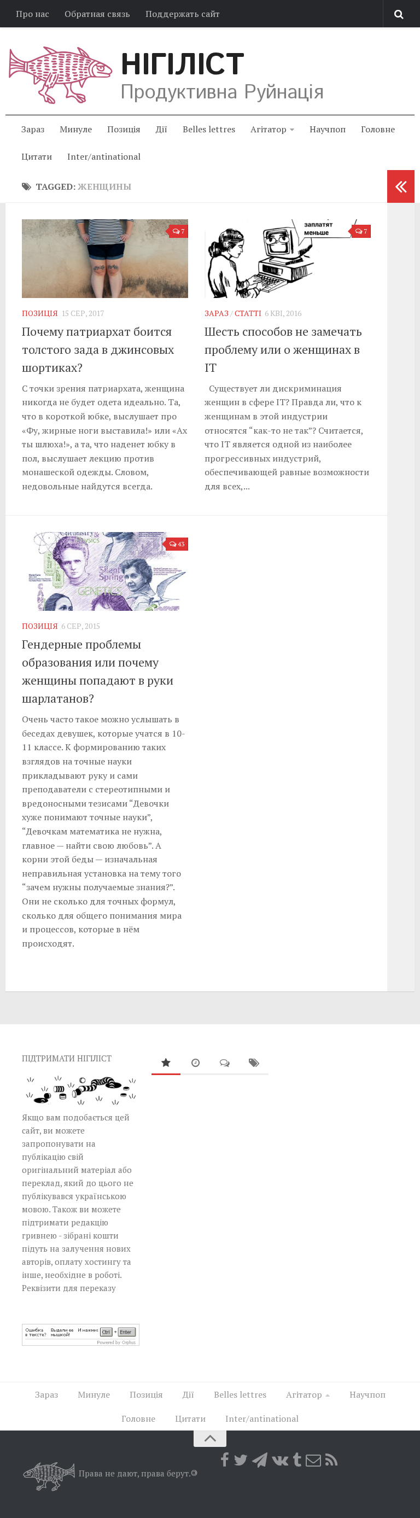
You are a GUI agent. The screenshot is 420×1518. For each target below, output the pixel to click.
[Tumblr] (297, 1460)
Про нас (32, 14)
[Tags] (254, 1063)
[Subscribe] (313, 1460)
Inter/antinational (104, 156)
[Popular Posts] (166, 1063)
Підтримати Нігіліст (67, 1058)
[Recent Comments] (225, 1063)
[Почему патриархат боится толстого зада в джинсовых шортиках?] (105, 258)
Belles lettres (209, 129)
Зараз (32, 129)
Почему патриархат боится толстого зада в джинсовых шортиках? (98, 349)
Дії (161, 129)
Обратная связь (97, 14)
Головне (378, 129)
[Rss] (331, 1460)
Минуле (76, 129)
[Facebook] (224, 1460)
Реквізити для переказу (69, 1287)
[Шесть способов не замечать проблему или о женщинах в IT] (288, 258)
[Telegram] (259, 1460)
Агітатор (268, 129)
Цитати (36, 156)
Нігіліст (182, 65)
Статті (248, 313)
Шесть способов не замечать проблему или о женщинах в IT (283, 349)
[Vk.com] (280, 1460)
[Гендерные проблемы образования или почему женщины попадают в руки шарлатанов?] (105, 571)
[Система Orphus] (80, 1342)
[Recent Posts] (195, 1063)
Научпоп (328, 129)
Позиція (124, 129)
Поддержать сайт (182, 14)
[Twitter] (241, 1460)
